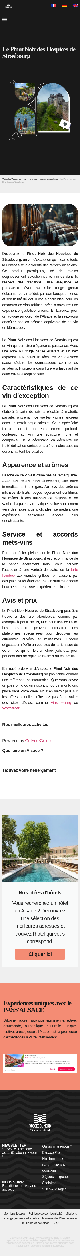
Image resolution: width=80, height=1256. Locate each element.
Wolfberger (10, 708)
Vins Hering (61, 702)
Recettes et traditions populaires (43, 179)
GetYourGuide (38, 740)
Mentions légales (14, 1213)
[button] (4, 19)
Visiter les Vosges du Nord (14, 179)
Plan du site (66, 1218)
